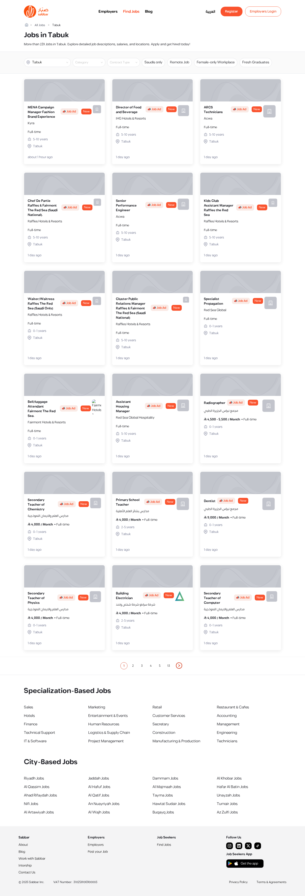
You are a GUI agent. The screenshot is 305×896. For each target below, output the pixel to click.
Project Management (106, 741)
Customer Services (168, 716)
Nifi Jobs (31, 804)
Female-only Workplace (216, 62)
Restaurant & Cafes (233, 707)
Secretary (160, 724)
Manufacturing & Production (176, 741)
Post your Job (98, 851)
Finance (30, 724)
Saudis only (153, 62)
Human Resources (103, 724)
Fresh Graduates (255, 62)
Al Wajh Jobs (99, 812)
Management (228, 724)
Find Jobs (131, 11)
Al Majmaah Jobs (166, 787)
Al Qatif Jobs (98, 795)
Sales (28, 707)
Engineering (227, 733)
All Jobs (40, 25)
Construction (163, 733)
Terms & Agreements (271, 882)
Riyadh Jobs (34, 778)
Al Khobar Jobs (229, 778)
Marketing (96, 707)
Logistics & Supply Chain (109, 733)
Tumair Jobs (227, 804)
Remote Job (179, 62)
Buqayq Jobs (163, 812)
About (23, 844)
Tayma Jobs (162, 795)
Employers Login (263, 11)
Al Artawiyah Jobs (39, 812)
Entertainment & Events (108, 716)
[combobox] (92, 62)
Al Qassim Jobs (36, 787)
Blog (148, 11)
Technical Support (39, 733)
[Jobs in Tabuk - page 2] (179, 665)
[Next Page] (179, 665)
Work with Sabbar (32, 858)
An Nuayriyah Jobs (103, 804)
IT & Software (35, 741)
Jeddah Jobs (98, 778)
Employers (108, 11)
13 (168, 665)
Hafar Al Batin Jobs (232, 787)
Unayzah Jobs (228, 795)
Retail (157, 707)
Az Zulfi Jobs (227, 812)
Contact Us (27, 872)
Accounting (227, 716)
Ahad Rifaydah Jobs (40, 795)
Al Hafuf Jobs (99, 787)
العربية (210, 11)
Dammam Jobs (165, 778)
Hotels (29, 716)
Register (231, 11)
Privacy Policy (238, 882)
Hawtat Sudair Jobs (168, 804)
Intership (25, 865)
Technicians (227, 741)
